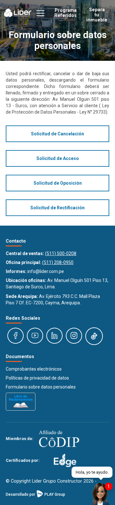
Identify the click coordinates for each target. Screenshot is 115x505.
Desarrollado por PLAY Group (35, 494)
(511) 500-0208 (60, 253)
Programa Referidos (65, 13)
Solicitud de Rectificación (57, 207)
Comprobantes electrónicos (34, 369)
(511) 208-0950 (57, 262)
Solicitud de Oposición (58, 183)
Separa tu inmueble (96, 14)
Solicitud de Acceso (57, 158)
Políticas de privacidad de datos (37, 378)
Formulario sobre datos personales (41, 386)
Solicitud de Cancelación (57, 133)
